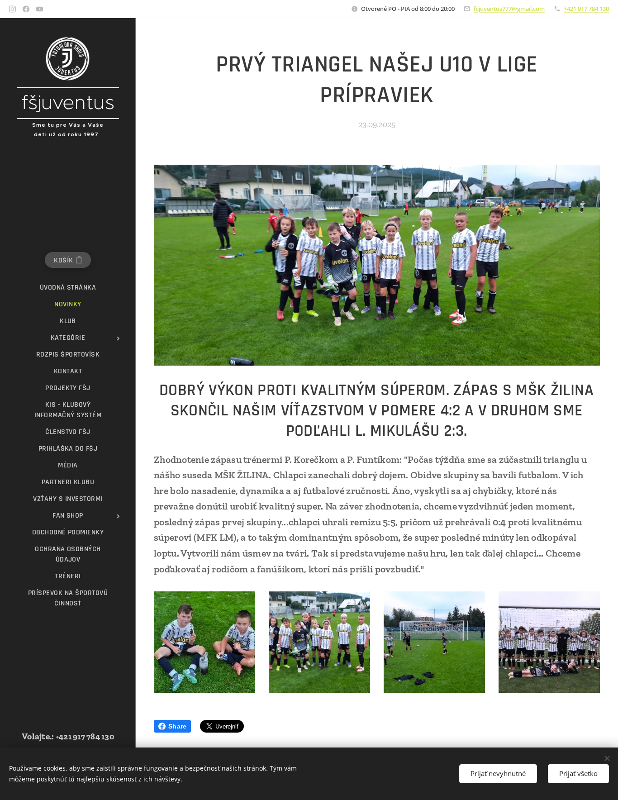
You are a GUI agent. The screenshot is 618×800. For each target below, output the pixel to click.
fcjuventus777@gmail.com (509, 9)
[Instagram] (12, 9)
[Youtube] (39, 9)
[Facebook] (26, 9)
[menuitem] (68, 287)
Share (177, 726)
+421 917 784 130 (586, 9)
